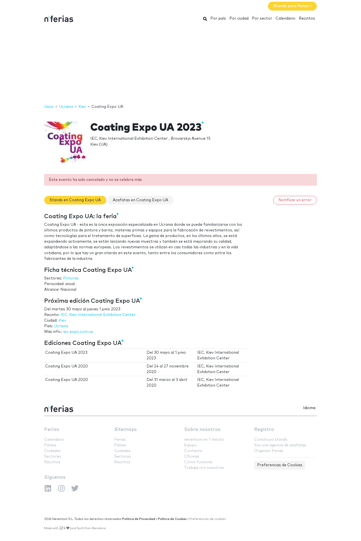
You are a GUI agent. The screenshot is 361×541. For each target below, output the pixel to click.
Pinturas (71, 278)
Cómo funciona (198, 462)
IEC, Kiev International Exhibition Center (98, 315)
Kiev (62, 320)
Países (50, 445)
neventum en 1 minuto (204, 439)
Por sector (262, 18)
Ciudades (52, 451)
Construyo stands (270, 439)
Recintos (307, 18)
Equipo (190, 445)
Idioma (309, 408)
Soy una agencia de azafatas (280, 445)
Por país (218, 18)
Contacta (193, 451)
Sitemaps (125, 429)
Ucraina (61, 326)
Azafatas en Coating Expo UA (140, 200)
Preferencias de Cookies (279, 465)
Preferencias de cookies (207, 519)
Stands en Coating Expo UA (75, 200)
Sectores (52, 456)
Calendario (285, 18)
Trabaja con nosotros (204, 468)
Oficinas (191, 456)
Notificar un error (294, 200)
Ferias (51, 429)
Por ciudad (239, 18)
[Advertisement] (180, 64)
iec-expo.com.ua (78, 332)
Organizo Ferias (268, 451)
